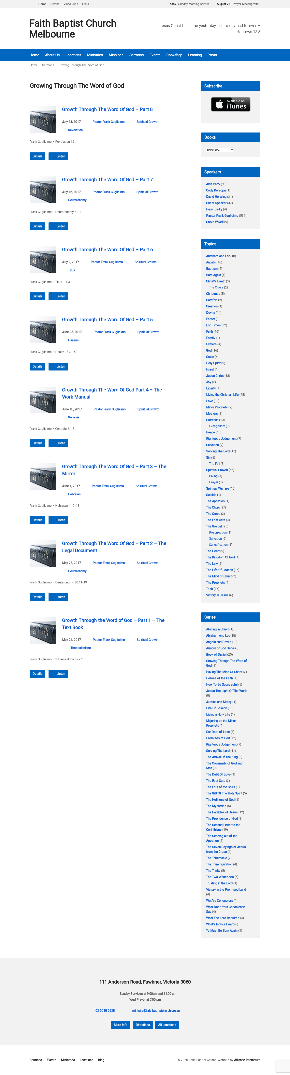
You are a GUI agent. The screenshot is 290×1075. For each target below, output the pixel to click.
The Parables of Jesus (222, 812)
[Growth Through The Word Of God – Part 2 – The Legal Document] (43, 564)
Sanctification (218, 545)
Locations (73, 55)
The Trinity (213, 871)
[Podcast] (247, 55)
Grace (210, 357)
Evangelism (217, 426)
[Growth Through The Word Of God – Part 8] (43, 130)
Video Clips (71, 4)
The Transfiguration (219, 864)
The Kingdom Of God (220, 557)
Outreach (212, 420)
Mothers (212, 413)
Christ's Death (215, 281)
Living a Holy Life (218, 714)
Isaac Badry (214, 209)
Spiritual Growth (147, 122)
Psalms (73, 340)
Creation (212, 306)
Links (85, 4)
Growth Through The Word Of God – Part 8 (107, 109)
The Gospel (214, 526)
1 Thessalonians (79, 648)
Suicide (211, 495)
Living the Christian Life (222, 395)
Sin (208, 457)
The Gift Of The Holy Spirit (224, 793)
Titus (71, 270)
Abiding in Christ (217, 629)
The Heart (213, 551)
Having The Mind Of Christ (224, 672)
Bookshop (174, 55)
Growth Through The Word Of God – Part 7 (107, 179)
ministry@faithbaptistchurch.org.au (156, 1010)
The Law (212, 563)
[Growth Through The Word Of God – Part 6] (43, 270)
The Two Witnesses (220, 877)
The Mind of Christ (219, 576)
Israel (210, 369)
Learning (195, 55)
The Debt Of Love (218, 774)
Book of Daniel (216, 654)
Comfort (211, 300)
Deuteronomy (77, 200)
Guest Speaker (216, 203)
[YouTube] (258, 55)
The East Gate (215, 520)
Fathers (211, 344)
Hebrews (74, 494)
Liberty (211, 388)
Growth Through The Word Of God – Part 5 (107, 319)
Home (42, 4)
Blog (101, 1060)
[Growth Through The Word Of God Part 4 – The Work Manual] (43, 410)
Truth (209, 589)
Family (210, 338)
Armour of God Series (221, 648)
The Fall (214, 464)
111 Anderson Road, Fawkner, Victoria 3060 (145, 982)
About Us (52, 55)
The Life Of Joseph (219, 570)
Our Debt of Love (218, 732)
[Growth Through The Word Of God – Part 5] (43, 340)
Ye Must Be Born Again (222, 930)
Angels (211, 262)
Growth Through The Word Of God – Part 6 (107, 249)
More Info (120, 1025)
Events (155, 55)
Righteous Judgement (221, 438)
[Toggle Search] (31, 4)
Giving (213, 476)
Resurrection (218, 532)
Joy (208, 382)
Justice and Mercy (219, 702)
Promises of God (218, 738)
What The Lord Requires (222, 918)
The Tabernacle (216, 858)
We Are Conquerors (219, 900)
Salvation (212, 445)
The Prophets (215, 582)
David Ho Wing (216, 197)
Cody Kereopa (216, 190)
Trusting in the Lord (219, 883)
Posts (212, 55)
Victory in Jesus (217, 595)
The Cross (216, 287)
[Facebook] (253, 55)
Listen (60, 156)
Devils (210, 312)
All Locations (167, 1025)
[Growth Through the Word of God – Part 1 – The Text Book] (43, 640)
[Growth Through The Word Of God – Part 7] (43, 200)
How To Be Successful (222, 684)
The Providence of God (222, 818)
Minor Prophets (217, 407)
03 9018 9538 (105, 1010)
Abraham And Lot (218, 256)
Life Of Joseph (216, 708)
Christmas (213, 294)
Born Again (213, 275)
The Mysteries (216, 806)
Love (209, 401)
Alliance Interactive (247, 1060)
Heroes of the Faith (219, 678)
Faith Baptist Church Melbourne (72, 29)
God (209, 350)
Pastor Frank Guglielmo (109, 122)
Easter (210, 319)
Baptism (212, 269)
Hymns (55, 4)
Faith (209, 331)
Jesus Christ (215, 376)
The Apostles (215, 501)
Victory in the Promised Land (226, 889)
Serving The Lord (218, 451)
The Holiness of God (220, 800)
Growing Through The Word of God (81, 65)
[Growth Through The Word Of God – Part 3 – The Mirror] (43, 487)
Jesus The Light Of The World (226, 691)
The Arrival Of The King (222, 757)
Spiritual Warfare (217, 488)
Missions (116, 55)
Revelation (75, 130)
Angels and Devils (218, 642)
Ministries (95, 55)
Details (37, 156)
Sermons (136, 55)
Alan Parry (213, 184)
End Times (213, 325)
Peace (210, 432)
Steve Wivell (215, 222)
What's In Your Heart (220, 924)
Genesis (74, 417)
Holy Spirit (213, 363)
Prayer (213, 482)
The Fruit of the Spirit (220, 787)
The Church (213, 507)
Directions (143, 1025)
